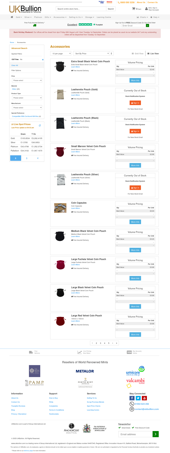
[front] (60, 94)
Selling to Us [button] (75, 17)
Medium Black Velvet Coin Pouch (88, 230)
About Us (141, 2)
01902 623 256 (142, 403)
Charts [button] (143, 17)
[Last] (116, 343)
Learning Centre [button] (104, 17)
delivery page (28, 451)
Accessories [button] (59, 17)
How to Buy (53, 398)
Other (14, 89)
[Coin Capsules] (60, 208)
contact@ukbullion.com (147, 409)
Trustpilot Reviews (18, 406)
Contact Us (153, 2)
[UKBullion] (26, 5)
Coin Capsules (78, 202)
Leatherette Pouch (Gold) (84, 89)
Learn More (75, 67)
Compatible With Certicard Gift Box (25, 116)
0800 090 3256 (127, 2)
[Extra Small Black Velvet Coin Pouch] (60, 66)
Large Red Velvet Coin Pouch (86, 315)
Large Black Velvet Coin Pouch (87, 287)
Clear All (14, 65)
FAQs (51, 402)
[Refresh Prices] (40, 125)
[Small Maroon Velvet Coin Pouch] (60, 151)
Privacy (14, 414)
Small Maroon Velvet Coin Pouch (88, 146)
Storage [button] (89, 17)
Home (12, 42)
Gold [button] (18, 17)
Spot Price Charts (93, 406)
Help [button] (155, 17)
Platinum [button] (38, 17)
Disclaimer (22, 414)
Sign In (136, 102)
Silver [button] (27, 17)
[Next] (113, 343)
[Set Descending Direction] (111, 53)
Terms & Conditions (56, 410)
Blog (13, 410)
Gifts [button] (47, 17)
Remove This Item (43, 60)
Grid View (139, 53)
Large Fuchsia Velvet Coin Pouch (88, 259)
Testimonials (54, 414)
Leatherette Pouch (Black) (85, 117)
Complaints (53, 406)
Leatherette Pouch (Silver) (85, 174)
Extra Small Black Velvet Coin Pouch (90, 61)
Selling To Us (92, 398)
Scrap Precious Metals (95, 402)
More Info (135, 80)
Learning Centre (93, 410)
